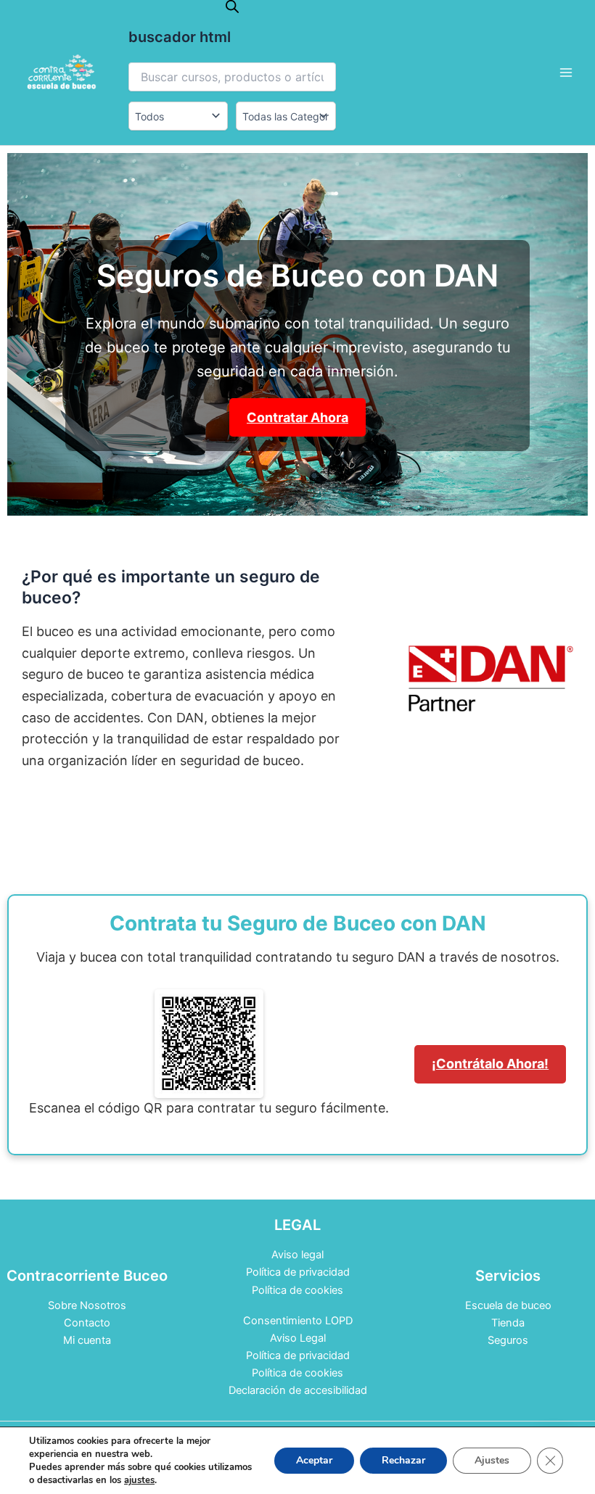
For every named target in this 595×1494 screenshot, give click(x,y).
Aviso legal (297, 1254)
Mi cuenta (87, 1340)
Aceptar (314, 1460)
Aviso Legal (298, 1338)
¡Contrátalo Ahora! (490, 1063)
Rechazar (403, 1460)
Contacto (87, 1322)
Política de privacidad (298, 1272)
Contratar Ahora (297, 417)
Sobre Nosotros (87, 1305)
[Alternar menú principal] (565, 72)
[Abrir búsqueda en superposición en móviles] (232, 6)
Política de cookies (297, 1290)
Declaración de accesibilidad (298, 1390)
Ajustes (492, 1460)
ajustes (139, 1480)
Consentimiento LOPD (298, 1320)
